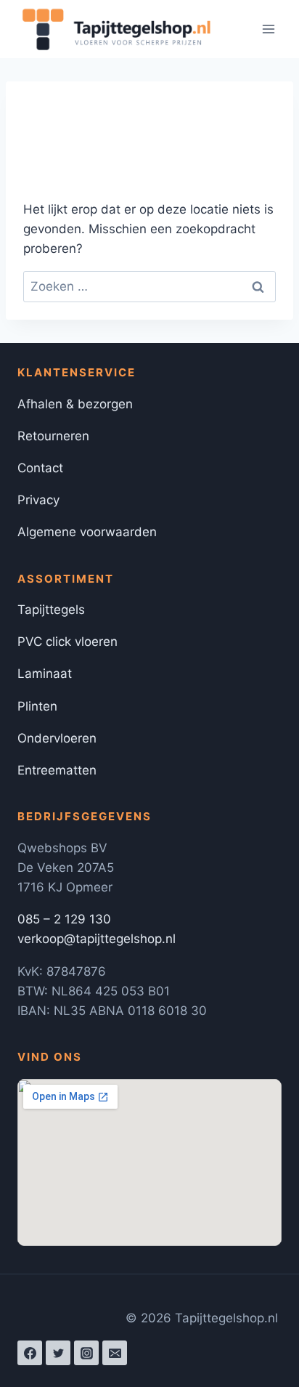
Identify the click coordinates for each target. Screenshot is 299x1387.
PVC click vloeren (67, 641)
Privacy (38, 500)
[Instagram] (86, 1353)
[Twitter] (58, 1353)
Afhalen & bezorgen (75, 404)
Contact (40, 468)
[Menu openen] (268, 28)
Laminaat (44, 673)
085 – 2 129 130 (64, 919)
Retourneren (53, 436)
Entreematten (57, 770)
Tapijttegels (51, 609)
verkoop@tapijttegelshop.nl (96, 938)
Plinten (37, 706)
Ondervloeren (57, 738)
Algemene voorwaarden (87, 532)
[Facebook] (29, 1353)
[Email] (114, 1353)
